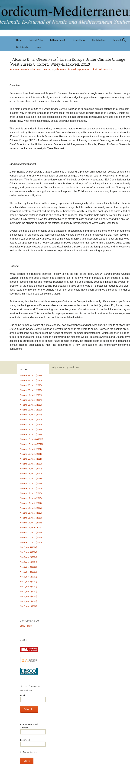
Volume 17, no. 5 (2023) (31, 414)
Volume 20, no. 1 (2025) (31, 390)
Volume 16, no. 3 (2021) (31, 449)
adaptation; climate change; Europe (72, 69)
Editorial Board (57, 40)
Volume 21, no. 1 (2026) (31, 380)
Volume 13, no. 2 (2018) (31, 488)
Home (19, 40)
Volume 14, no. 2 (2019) (31, 478)
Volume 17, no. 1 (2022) (31, 434)
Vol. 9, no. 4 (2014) (28, 547)
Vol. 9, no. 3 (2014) (28, 552)
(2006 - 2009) (26, 626)
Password (25, 739)
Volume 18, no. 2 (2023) (31, 404)
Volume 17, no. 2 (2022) (31, 429)
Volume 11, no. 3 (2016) (31, 517)
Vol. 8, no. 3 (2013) (28, 566)
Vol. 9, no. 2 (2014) (28, 557)
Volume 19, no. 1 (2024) (31, 399)
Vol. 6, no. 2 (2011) (28, 596)
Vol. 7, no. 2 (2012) (28, 586)
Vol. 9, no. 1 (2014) (28, 561)
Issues (38, 47)
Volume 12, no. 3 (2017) (31, 503)
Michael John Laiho (103, 69)
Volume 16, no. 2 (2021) (31, 453)
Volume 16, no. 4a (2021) (31, 444)
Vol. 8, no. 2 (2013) (28, 571)
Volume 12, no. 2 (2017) (31, 507)
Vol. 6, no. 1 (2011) (28, 601)
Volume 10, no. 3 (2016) (31, 532)
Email (23, 695)
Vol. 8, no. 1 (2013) (28, 576)
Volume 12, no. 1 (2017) (31, 512)
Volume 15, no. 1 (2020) (31, 473)
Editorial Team (78, 40)
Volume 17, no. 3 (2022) (31, 424)
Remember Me (29, 752)
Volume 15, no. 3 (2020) (31, 463)
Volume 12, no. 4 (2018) (31, 498)
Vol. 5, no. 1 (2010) (28, 606)
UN (53, 69)
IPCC (48, 69)
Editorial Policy (36, 40)
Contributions (99, 40)
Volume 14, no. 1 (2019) (31, 483)
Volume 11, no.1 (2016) (30, 527)
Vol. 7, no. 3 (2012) (28, 581)
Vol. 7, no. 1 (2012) (28, 591)
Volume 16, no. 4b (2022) (31, 439)
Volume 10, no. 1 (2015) (31, 542)
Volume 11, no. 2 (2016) (31, 522)
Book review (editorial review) (26, 69)
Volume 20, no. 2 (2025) (31, 385)
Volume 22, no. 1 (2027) (31, 375)
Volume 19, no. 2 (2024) (31, 395)
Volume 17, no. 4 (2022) (31, 419)
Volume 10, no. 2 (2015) (31, 537)
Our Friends (22, 47)
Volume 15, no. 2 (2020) (31, 468)
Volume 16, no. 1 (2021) (31, 458)
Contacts (117, 40)
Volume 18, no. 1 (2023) (31, 409)
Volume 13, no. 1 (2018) (31, 493)
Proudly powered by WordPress (64, 367)
